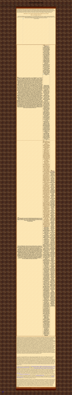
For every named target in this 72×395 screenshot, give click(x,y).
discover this (18, 373)
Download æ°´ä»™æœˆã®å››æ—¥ (24, 374)
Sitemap (3, 391)
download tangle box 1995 (40, 375)
